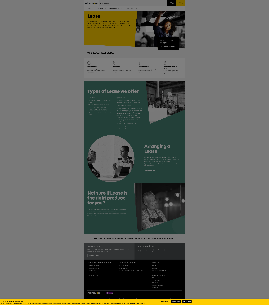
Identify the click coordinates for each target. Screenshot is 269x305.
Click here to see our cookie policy (137, 303)
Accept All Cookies (176, 301)
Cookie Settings (164, 301)
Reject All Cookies (187, 301)
